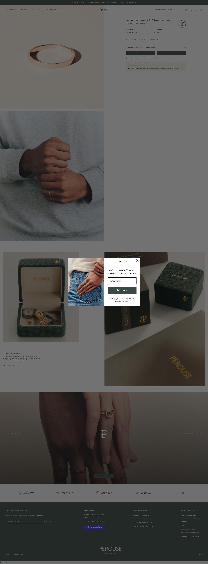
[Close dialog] (137, 260)
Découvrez (122, 290)
